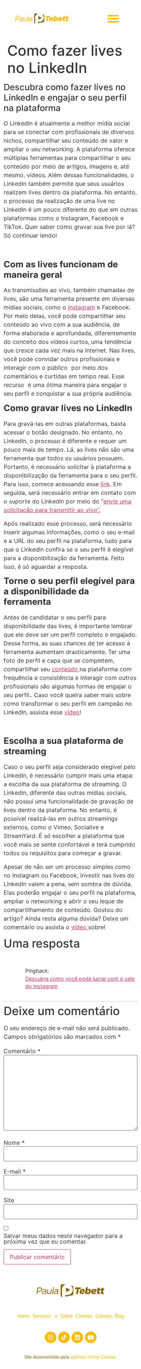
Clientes (84, 1316)
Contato (103, 1316)
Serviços (42, 1316)
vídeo (72, 712)
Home (23, 1316)
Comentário (22, 1051)
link (105, 484)
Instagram (81, 307)
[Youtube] (91, 1337)
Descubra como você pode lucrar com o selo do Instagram (80, 983)
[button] (113, 18)
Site (9, 1200)
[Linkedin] (77, 1337)
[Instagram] (50, 1337)
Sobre (66, 1316)
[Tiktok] (64, 1337)
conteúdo (66, 669)
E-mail (15, 1171)
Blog (119, 1316)
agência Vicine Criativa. (93, 1357)
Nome (14, 1143)
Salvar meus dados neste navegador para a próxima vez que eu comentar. (63, 1238)
